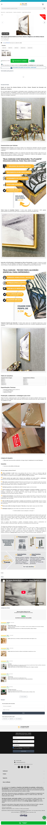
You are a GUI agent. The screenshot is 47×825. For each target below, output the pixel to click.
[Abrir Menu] (2, 4)
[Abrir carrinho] (43, 4)
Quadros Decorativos (9, 12)
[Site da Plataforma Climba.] (23, 815)
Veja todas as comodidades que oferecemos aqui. (28, 523)
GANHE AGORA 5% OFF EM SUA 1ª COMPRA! (23, 733)
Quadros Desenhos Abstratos (26, 12)
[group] (23, 727)
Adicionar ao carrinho (21, 60)
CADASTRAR (23, 751)
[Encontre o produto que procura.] (44, 8)
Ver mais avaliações (23, 696)
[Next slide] (44, 22)
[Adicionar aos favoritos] (2, 15)
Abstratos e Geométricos (17, 12)
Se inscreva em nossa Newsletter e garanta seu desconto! (23, 734)
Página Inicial (3, 12)
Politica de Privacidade (26, 747)
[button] (18, 34)
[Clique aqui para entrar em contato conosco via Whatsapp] (44, 817)
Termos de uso (20, 747)
